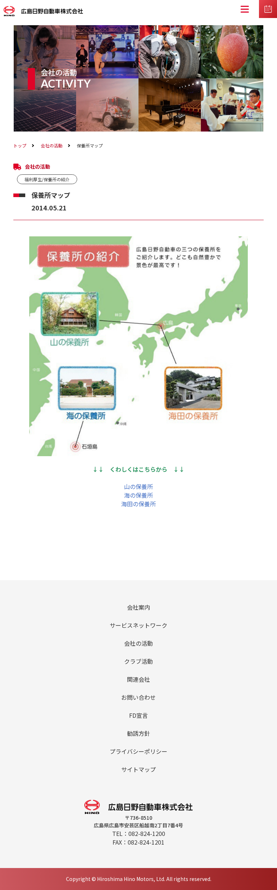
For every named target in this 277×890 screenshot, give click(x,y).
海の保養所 (138, 495)
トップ (19, 145)
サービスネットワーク (138, 625)
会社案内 (138, 607)
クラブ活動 (138, 661)
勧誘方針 (138, 733)
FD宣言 (138, 715)
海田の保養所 (138, 503)
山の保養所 (138, 486)
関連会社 (138, 679)
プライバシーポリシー (138, 751)
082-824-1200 (146, 833)
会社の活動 (51, 145)
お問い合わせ (138, 697)
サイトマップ (138, 769)
